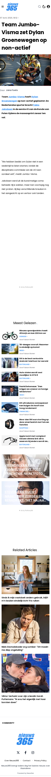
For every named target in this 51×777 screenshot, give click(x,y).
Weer (21, 350)
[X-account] (18, 752)
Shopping (23, 428)
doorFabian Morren (27, 340)
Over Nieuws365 (11, 760)
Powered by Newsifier (25, 773)
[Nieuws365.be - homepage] (12, 6)
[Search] (39, 6)
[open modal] (48, 6)
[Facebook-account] (25, 752)
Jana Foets (12, 90)
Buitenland (24, 364)
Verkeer (22, 336)
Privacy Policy (40, 760)
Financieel (24, 411)
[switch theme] (44, 6)
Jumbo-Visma (16, 96)
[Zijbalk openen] (2, 6)
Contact (26, 760)
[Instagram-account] (32, 752)
